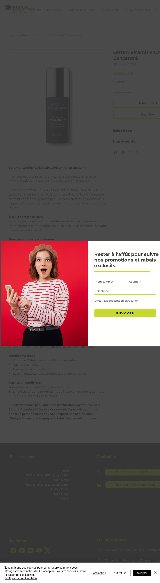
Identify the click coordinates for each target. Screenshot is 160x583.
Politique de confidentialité (21, 578)
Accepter (141, 573)
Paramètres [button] (99, 573)
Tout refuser (119, 573)
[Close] (155, 573)
